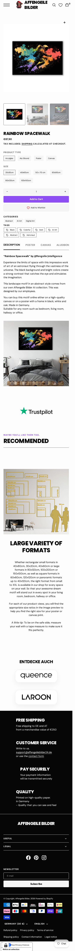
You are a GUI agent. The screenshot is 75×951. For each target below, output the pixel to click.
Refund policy (10, 926)
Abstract (9, 216)
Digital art (30, 216)
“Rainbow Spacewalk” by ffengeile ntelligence (32, 251)
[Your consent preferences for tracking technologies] (6, 945)
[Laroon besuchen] (36, 693)
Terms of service (45, 926)
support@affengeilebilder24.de (34, 748)
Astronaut (31, 231)
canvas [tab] (46, 240)
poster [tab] (30, 240)
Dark (41, 225)
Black (12, 225)
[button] (7, 4)
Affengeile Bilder (22, 894)
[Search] (54, 5)
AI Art (54, 225)
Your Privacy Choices (20, 941)
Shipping (27, 139)
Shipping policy (11, 932)
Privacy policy (27, 926)
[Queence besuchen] (36, 672)
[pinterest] (36, 853)
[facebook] (28, 853)
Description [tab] (11, 240)
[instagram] (44, 853)
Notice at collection (11, 945)
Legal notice (51, 932)
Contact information (32, 932)
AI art (19, 216)
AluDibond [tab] (64, 240)
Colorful (27, 225)
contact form (36, 751)
